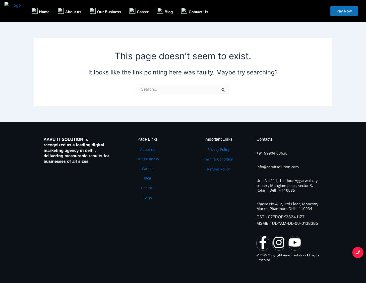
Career (147, 168)
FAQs (147, 197)
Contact (147, 187)
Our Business (147, 159)
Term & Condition (218, 159)
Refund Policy (218, 169)
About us (147, 149)
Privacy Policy (218, 149)
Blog (147, 178)
